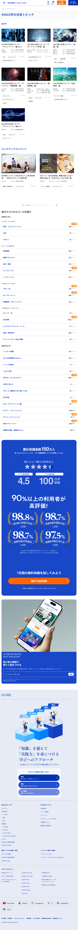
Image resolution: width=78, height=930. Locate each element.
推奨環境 (29, 918)
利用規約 (10, 918)
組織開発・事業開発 (46, 826)
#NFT (4, 135)
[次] (55, 205)
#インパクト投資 (58, 96)
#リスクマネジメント (8, 99)
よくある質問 (36, 918)
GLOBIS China (25, 879)
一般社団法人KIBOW (46, 876)
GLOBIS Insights (6, 861)
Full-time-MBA (6, 833)
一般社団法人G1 (45, 873)
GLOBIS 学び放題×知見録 (8, 842)
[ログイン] (53, 3)
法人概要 (4, 918)
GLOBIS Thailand (25, 890)
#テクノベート (6, 138)
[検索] (48, 3)
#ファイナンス (19, 186)
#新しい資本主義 (58, 62)
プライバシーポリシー (19, 918)
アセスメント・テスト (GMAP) (48, 819)
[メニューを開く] (4, 3)
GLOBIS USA (24, 893)
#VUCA (5, 103)
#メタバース (6, 96)
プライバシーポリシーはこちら (9, 680)
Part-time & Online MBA (9, 836)
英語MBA (4, 824)
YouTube (10, 903)
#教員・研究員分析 (8, 186)
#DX (4, 57)
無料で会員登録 (39, 581)
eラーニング (44, 815)
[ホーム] (3, 8)
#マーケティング (57, 186)
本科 (30, 778)
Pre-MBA (5, 830)
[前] (22, 205)
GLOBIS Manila (25, 886)
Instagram (39, 903)
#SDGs (30, 98)
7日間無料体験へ (61, 2)
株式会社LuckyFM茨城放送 (48, 885)
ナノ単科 (27, 792)
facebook (64, 903)
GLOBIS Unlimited (6, 845)
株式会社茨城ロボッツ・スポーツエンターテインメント (48, 880)
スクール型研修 (45, 812)
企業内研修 (43, 808)
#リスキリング (12, 57)
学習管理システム (45, 822)
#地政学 (31, 101)
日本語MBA (5, 811)
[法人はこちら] (73, 2)
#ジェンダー (39, 98)
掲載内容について (57, 918)
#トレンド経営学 (45, 186)
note (9, 909)
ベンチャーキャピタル (46, 854)
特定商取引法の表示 (46, 918)
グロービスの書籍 (6, 854)
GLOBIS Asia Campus (27, 876)
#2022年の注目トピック (9, 60)
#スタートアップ (33, 60)
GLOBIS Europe (25, 883)
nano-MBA (5, 827)
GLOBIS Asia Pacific (26, 873)
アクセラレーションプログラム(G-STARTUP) (52, 857)
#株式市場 (62, 59)
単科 (29, 785)
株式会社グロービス (7, 873)
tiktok (24, 903)
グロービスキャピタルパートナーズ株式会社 (9, 880)
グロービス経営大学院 (7, 876)
